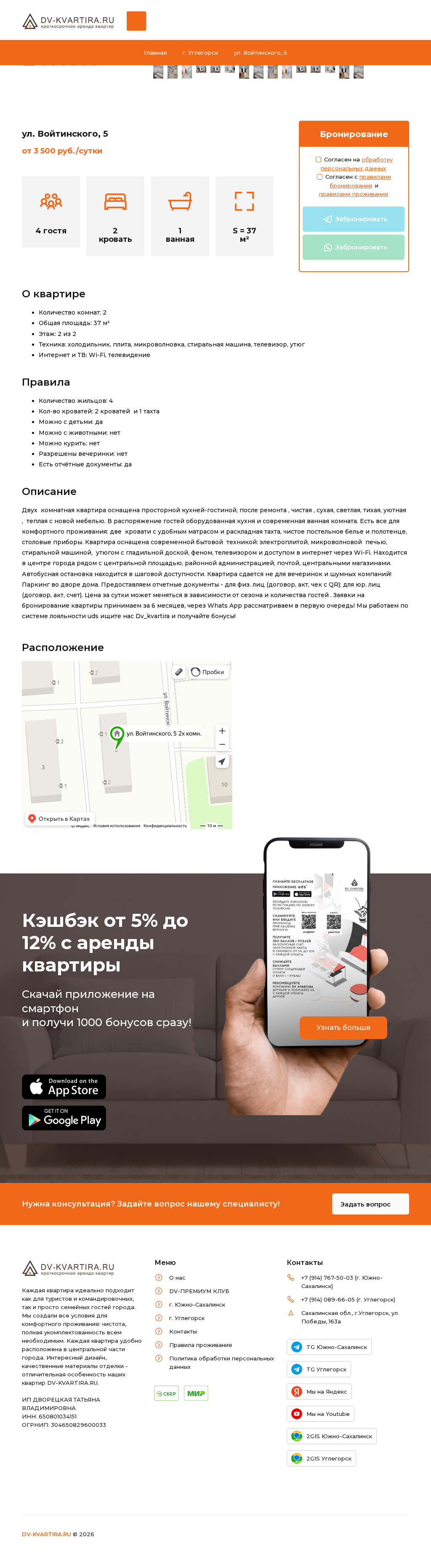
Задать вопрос (366, 1204)
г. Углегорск (200, 52)
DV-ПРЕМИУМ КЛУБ (199, 1291)
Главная (155, 52)
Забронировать (360, 219)
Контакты (183, 1331)
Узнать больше (343, 1028)
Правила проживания (200, 1344)
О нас (177, 1277)
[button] (29, 60)
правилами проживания (353, 193)
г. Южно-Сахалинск (197, 1304)
